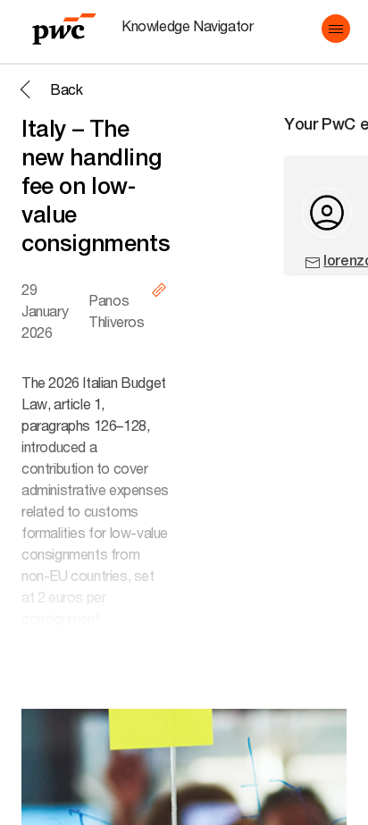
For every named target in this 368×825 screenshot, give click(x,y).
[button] (336, 28)
